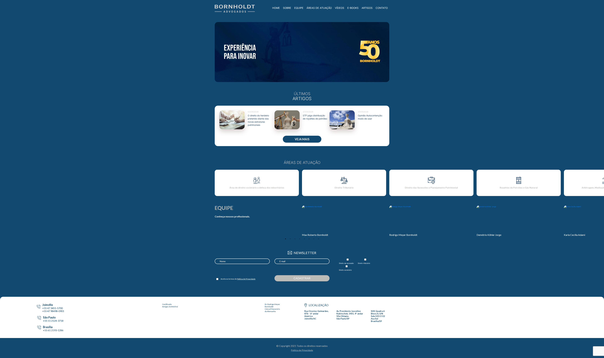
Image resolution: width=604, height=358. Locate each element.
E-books (352, 7)
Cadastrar (302, 278)
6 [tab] (309, 238)
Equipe (298, 7)
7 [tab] (313, 238)
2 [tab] (290, 238)
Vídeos (339, 7)
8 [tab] (318, 238)
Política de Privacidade (246, 279)
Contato (382, 7)
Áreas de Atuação (319, 7)
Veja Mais (302, 139)
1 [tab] (285, 238)
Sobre (287, 7)
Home (276, 7)
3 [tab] (294, 238)
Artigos (367, 7)
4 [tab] (299, 238)
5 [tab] (304, 238)
